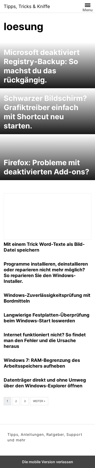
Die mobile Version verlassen (47, 461)
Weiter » (39, 401)
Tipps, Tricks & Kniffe (27, 6)
